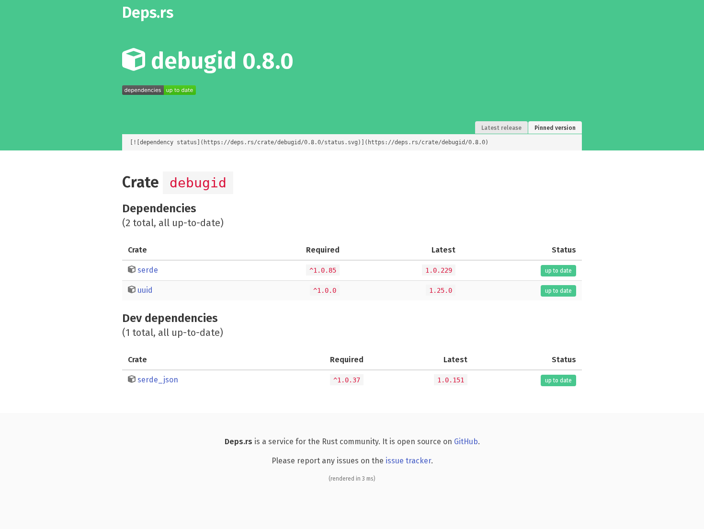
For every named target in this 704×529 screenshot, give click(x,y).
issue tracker (408, 460)
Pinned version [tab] (555, 128)
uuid (145, 290)
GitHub (466, 441)
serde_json (157, 379)
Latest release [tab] (501, 128)
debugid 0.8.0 (219, 61)
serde (147, 270)
